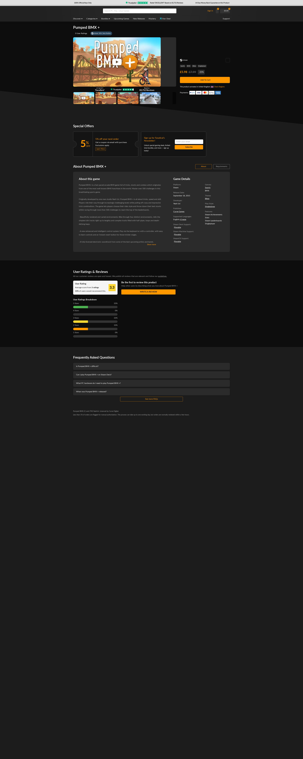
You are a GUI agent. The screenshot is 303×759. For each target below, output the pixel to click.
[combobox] (154, 11)
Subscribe (189, 147)
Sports (183, 66)
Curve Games (178, 212)
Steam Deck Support (181, 224)
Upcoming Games (121, 19)
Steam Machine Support (183, 231)
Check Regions (219, 87)
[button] (82, 3)
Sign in (210, 11)
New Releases (139, 19)
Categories (91, 19)
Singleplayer (202, 66)
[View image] (83, 98)
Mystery (152, 19)
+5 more (183, 219)
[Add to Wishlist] (228, 60)
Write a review (148, 292)
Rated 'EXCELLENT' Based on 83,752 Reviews (166, 3)
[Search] (173, 11)
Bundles (104, 19)
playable (177, 227)
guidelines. (162, 276)
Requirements (221, 166)
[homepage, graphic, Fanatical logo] (86, 11)
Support (226, 19)
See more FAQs (151, 399)
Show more (151, 244)
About (203, 166)
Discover (77, 19)
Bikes (194, 66)
